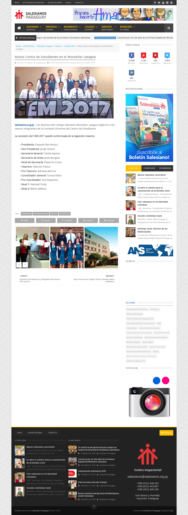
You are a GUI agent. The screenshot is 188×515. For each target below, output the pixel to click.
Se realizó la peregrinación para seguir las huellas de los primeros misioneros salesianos (98, 448)
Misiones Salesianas (134, 337)
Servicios (107, 28)
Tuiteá (25, 220)
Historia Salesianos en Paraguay (139, 333)
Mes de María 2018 (161, 333)
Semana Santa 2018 (157, 347)
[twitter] (159, 3)
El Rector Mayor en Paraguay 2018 (140, 319)
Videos (68, 3)
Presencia (51, 28)
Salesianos (32, 28)
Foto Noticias (132, 328)
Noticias (58, 46)
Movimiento (71, 28)
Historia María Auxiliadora (149, 328)
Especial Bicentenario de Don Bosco (141, 323)
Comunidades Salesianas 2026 (92, 471)
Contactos (79, 3)
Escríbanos (167, 433)
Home (18, 46)
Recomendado (165, 168)
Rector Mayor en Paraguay (33, 3)
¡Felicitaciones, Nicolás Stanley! (92, 482)
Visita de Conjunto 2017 (136, 361)
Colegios (90, 28)
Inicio (17, 3)
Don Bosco (155, 309)
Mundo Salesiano (133, 342)
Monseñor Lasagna (44, 46)
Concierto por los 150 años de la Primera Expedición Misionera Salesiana (133, 38)
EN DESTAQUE (28, 46)
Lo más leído (133, 168)
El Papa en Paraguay (134, 314)
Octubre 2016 (69, 46)
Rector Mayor (148, 342)
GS (172, 511)
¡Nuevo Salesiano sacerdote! (151, 175)
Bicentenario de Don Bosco (137, 309)
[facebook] (155, 3)
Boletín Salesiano (55, 3)
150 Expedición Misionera (87, 38)
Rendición (126, 28)
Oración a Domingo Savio (149, 216)
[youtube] (163, 3)
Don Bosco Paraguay (151, 511)
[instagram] (167, 3)
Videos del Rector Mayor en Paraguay (141, 356)
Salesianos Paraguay (40, 511)
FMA (159, 323)
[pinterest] (171, 3)
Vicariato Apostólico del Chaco (139, 352)
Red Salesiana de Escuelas (137, 347)
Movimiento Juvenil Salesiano (156, 337)
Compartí (46, 220)
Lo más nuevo (149, 168)
